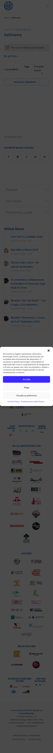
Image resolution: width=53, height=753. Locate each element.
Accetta (26, 379)
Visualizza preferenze (26, 395)
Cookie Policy (14, 401)
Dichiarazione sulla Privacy (32, 401)
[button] (48, 350)
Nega (26, 387)
